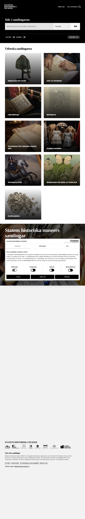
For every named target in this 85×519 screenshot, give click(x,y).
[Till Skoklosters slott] (45, 446)
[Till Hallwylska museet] (24, 446)
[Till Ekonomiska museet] (15, 446)
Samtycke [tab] (18, 246)
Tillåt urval (43, 277)
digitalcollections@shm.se (22, 466)
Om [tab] (67, 246)
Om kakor (7, 463)
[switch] (33, 270)
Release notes (44, 463)
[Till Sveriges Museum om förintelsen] (66, 446)
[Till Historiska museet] (31, 446)
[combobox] (62, 26)
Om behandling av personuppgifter (29, 463)
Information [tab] (42, 246)
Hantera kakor (15, 463)
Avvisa (18, 277)
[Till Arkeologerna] (7, 446)
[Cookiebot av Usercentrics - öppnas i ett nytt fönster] (71, 241)
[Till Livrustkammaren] (38, 446)
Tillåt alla (66, 277)
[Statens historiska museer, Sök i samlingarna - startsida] (10, 6)
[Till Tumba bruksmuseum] (54, 446)
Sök (75, 26)
